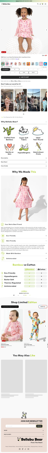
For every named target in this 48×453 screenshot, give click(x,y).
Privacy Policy (27, 446)
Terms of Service (20, 446)
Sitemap (40, 446)
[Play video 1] (7, 100)
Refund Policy (12, 446)
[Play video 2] (20, 100)
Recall (7, 446)
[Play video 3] (33, 100)
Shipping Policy (34, 446)
